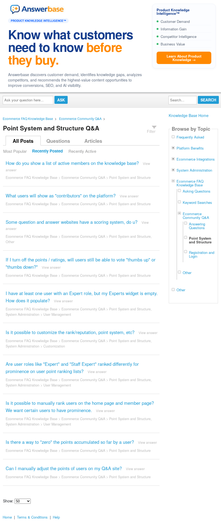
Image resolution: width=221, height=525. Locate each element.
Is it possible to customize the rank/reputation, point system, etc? (70, 332)
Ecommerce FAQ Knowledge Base (28, 118)
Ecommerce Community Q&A (80, 118)
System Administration (22, 314)
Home (7, 517)
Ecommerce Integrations (196, 159)
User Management (57, 314)
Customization (54, 346)
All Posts (23, 140)
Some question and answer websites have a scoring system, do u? (71, 222)
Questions (58, 140)
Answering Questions (197, 226)
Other (10, 241)
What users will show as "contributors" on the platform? (61, 195)
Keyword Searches (197, 202)
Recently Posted (47, 151)
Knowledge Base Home (189, 115)
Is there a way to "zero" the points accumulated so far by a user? (70, 442)
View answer (129, 196)
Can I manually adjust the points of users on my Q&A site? (64, 468)
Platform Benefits (190, 148)
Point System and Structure (130, 177)
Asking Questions (196, 191)
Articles (93, 140)
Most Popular (15, 151)
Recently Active (82, 151)
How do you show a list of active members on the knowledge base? (72, 163)
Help (56, 517)
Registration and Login (201, 254)
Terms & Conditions (32, 517)
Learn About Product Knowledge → (184, 58)
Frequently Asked (190, 137)
